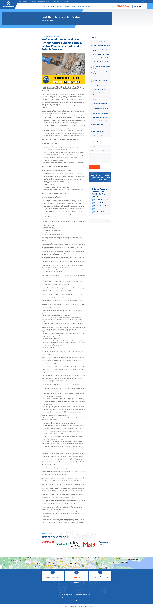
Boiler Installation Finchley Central (101, 57)
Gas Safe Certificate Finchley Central (100, 81)
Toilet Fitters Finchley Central (100, 117)
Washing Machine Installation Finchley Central (100, 104)
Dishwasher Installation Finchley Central (100, 98)
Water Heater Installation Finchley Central (101, 93)
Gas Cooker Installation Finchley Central (100, 109)
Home (43, 6)
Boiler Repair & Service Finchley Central (100, 62)
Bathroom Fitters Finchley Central (101, 89)
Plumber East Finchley (98, 128)
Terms (91, 606)
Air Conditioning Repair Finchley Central (100, 72)
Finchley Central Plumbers (70, 606)
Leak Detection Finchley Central (100, 113)
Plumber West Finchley (98, 124)
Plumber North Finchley (98, 135)
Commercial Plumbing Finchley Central (100, 49)
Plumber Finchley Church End (100, 120)
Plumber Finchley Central (99, 41)
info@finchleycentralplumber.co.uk (44, 1)
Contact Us (89, 6)
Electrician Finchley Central (99, 77)
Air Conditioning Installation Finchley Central (101, 67)
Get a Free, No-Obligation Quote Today (100, 177)
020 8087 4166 (123, 7)
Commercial (59, 6)
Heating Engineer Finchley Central (101, 54)
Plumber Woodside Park (98, 131)
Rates (73, 6)
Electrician (81, 6)
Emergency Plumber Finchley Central (101, 45)
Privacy (88, 606)
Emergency (51, 6)
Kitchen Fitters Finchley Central (100, 85)
